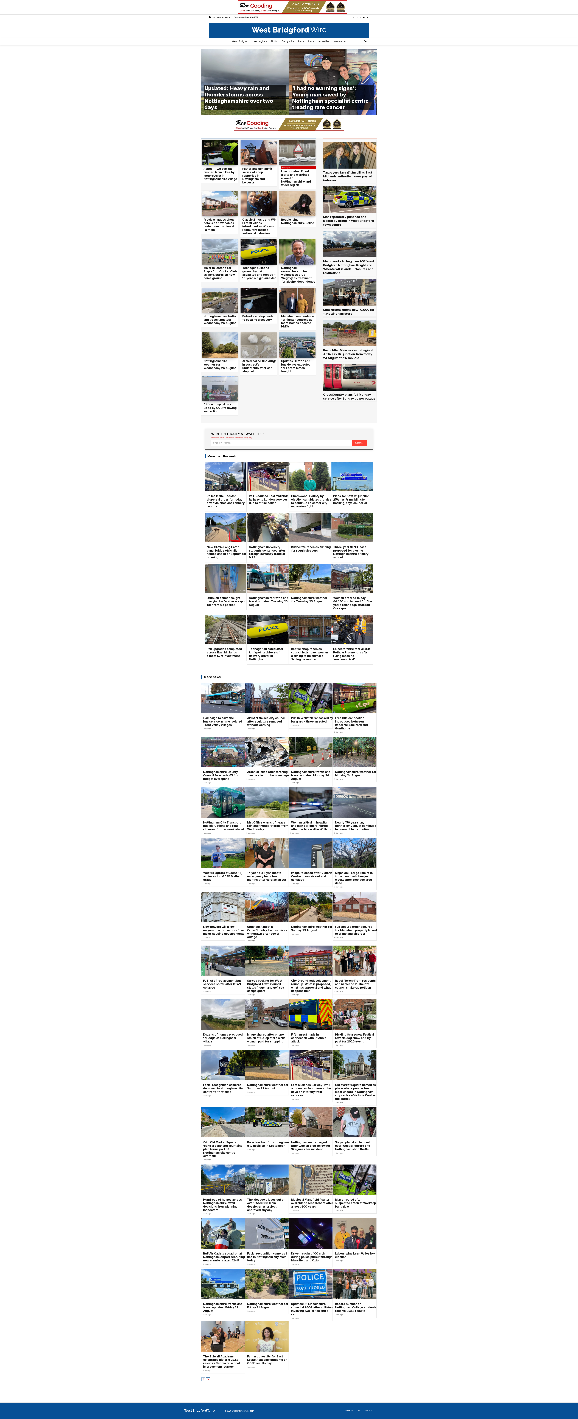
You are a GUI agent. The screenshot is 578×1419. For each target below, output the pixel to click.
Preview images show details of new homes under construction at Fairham (219, 225)
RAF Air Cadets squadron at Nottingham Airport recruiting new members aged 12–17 (224, 1257)
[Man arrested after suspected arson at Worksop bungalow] (354, 1180)
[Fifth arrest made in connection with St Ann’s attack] (311, 1014)
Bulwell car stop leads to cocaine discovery (257, 318)
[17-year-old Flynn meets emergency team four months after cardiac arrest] (267, 853)
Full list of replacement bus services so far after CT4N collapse (222, 984)
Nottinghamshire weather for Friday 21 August (267, 1305)
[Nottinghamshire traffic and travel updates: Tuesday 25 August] (268, 578)
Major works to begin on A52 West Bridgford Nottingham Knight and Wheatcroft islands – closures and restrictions (348, 267)
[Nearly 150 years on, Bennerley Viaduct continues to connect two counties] (354, 802)
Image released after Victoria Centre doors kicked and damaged (311, 876)
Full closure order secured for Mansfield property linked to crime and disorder (356, 930)
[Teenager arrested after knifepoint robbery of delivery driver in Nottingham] (268, 629)
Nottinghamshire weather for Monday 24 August (355, 773)
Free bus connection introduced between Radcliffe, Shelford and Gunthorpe (351, 723)
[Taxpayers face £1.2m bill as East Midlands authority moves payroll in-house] (349, 155)
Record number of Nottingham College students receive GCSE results (355, 1307)
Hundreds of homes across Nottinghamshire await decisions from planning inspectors (222, 1205)
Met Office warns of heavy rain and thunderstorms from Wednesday (267, 826)
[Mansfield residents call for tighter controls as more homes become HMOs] (297, 300)
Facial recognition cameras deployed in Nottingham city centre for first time (223, 1088)
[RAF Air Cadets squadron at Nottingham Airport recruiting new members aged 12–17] (223, 1233)
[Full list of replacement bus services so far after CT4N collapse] (223, 961)
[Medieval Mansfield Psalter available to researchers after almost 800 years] (311, 1180)
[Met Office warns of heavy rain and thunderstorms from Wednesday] (267, 802)
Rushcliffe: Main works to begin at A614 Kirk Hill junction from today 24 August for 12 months (348, 354)
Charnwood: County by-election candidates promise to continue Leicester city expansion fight (311, 501)
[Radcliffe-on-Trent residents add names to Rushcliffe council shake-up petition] (354, 961)
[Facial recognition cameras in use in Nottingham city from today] (267, 1233)
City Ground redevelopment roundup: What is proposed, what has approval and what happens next (311, 986)
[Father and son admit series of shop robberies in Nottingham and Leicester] (259, 152)
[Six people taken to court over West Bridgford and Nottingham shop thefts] (354, 1122)
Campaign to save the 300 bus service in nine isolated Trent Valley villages (222, 721)
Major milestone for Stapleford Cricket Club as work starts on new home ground (220, 273)
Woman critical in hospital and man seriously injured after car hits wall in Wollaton (311, 826)
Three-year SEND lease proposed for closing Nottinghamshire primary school (350, 552)
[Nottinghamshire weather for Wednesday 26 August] (220, 345)
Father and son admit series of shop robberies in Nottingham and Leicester (257, 175)
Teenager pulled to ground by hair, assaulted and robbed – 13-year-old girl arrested (259, 273)
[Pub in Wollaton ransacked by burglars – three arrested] (311, 698)
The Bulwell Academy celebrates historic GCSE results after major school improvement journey (221, 1361)
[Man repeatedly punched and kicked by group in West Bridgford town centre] (349, 199)
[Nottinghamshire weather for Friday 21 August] (267, 1284)
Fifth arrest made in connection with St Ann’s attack (308, 1038)
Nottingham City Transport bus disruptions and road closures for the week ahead (223, 826)
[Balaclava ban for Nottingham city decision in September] (267, 1122)
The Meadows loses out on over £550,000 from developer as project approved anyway (266, 1205)
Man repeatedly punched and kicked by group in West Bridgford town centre (348, 220)
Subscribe (359, 443)
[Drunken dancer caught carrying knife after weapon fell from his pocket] (225, 578)
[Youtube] (364, 17)
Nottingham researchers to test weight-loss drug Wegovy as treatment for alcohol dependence (298, 274)
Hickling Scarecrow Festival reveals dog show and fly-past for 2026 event (354, 1038)
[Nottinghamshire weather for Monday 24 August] (354, 752)
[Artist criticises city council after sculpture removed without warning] (267, 698)
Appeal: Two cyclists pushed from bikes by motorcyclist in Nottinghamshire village (220, 174)
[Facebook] (361, 17)
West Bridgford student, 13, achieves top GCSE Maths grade (222, 876)
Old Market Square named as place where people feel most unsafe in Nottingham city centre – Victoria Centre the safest (355, 1091)
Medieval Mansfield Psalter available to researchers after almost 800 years (312, 1203)
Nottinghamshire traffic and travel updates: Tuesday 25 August (268, 601)
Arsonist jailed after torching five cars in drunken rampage (268, 773)
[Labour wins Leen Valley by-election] (354, 1233)
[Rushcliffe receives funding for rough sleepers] (310, 527)
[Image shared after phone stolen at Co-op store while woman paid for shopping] (267, 1014)
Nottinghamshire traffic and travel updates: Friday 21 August (222, 1307)
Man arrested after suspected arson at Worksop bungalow (355, 1203)
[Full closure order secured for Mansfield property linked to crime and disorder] (354, 907)
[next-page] (208, 1379)
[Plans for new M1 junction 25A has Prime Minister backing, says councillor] (352, 476)
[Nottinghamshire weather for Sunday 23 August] (311, 907)
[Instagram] (357, 17)
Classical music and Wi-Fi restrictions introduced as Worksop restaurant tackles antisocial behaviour (259, 226)
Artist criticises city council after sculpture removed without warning (266, 721)
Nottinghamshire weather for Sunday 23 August (311, 928)
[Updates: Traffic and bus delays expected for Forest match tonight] (297, 345)
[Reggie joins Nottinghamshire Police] (297, 203)
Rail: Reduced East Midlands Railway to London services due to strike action (269, 499)
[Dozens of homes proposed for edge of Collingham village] (223, 1014)
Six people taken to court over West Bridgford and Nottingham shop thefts (352, 1146)
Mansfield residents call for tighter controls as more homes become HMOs (298, 321)
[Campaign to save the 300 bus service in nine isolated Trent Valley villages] (223, 698)
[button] (365, 41)
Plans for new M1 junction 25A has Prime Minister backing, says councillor (351, 499)
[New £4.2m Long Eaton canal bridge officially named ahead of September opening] (225, 527)
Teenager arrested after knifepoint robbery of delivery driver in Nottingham (266, 654)
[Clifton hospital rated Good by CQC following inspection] (220, 388)
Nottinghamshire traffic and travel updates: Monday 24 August (310, 775)
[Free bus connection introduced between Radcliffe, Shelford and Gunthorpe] (354, 698)
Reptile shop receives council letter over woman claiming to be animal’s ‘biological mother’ (309, 654)
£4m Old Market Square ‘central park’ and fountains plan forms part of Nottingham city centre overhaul (222, 1149)
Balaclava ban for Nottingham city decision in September (268, 1144)
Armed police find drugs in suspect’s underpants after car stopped (259, 366)
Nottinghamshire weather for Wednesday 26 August (220, 364)
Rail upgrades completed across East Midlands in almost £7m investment (224, 652)
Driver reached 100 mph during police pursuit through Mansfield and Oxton (312, 1257)
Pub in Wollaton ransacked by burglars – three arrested (312, 719)
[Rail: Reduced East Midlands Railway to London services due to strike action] (268, 476)
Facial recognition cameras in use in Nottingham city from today (268, 1257)
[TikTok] (354, 17)
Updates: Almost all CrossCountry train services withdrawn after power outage (267, 932)
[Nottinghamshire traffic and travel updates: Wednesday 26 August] (220, 300)
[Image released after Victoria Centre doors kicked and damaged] (311, 853)
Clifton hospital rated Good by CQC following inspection (220, 408)
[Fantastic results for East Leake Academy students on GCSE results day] (267, 1336)
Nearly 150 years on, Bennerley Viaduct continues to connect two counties (355, 826)
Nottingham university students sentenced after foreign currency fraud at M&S (267, 552)
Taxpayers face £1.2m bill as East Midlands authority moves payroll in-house (347, 176)
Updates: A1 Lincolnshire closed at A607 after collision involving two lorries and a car (312, 1309)
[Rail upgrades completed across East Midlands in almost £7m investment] (225, 629)
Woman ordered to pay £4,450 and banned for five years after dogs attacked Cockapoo (352, 603)
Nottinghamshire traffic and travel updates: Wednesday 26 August (220, 320)
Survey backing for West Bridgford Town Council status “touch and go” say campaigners (265, 986)
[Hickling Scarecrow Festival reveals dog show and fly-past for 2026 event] (354, 1014)
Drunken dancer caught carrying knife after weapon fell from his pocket (226, 601)
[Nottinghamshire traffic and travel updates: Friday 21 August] (223, 1284)
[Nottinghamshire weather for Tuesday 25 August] (310, 578)
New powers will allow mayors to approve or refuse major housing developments (223, 930)
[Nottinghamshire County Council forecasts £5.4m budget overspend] (223, 752)
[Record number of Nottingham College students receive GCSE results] (354, 1284)
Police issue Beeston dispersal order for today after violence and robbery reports (226, 501)
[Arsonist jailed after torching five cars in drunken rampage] (267, 752)
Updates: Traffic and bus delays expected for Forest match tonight (296, 366)
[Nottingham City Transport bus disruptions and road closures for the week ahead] (223, 802)
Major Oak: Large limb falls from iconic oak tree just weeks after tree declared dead (354, 878)
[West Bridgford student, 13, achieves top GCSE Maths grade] (223, 853)
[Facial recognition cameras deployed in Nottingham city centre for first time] (223, 1065)
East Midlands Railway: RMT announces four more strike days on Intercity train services (311, 1090)
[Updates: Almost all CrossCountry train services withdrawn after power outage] (267, 907)
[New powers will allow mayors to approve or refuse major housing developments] (223, 907)
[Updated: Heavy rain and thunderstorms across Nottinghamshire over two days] (245, 82)
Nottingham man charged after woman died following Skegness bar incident (310, 1146)
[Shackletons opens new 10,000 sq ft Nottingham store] (349, 292)
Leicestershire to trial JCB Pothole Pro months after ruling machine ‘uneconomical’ (351, 654)
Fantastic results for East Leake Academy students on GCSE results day (267, 1360)
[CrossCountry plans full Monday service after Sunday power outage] (349, 377)
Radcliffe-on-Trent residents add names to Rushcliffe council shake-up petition (355, 984)
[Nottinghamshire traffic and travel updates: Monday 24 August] (311, 752)
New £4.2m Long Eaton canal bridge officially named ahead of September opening (226, 552)
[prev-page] (203, 1379)
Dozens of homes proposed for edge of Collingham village (223, 1038)
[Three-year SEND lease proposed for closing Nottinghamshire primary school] (352, 527)
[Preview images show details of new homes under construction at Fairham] (220, 203)
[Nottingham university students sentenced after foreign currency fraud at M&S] (268, 527)
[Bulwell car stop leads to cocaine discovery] (259, 300)
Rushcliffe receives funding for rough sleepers (311, 548)
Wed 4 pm (286, 167)
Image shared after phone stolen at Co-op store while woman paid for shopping (266, 1038)
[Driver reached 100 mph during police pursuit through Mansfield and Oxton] (311, 1233)
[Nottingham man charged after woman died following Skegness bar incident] (311, 1122)
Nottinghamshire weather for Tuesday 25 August (309, 599)
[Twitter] (367, 17)
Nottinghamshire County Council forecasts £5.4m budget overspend (220, 775)
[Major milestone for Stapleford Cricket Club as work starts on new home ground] (220, 252)
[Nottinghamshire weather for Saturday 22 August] (267, 1065)
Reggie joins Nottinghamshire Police (297, 221)
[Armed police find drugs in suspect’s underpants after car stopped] (259, 345)
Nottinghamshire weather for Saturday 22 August (267, 1086)
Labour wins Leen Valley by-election (355, 1255)
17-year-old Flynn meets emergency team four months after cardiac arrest (266, 876)
